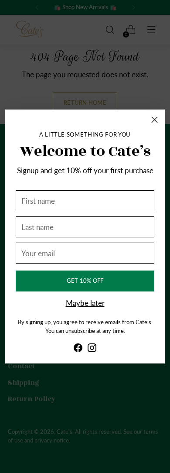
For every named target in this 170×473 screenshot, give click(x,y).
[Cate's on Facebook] (78, 350)
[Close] (154, 120)
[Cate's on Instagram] (92, 350)
